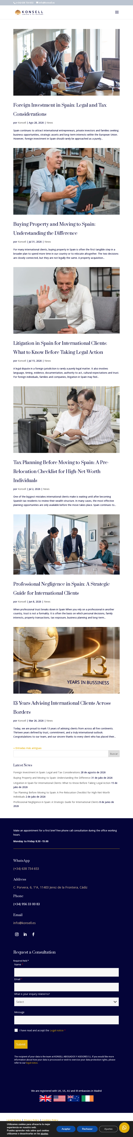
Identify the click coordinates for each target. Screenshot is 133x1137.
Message (19, 1012)
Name (18, 964)
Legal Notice (14, 1120)
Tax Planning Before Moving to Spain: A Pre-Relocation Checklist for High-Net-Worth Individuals (61, 472)
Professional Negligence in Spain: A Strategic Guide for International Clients (56, 802)
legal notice (32, 1062)
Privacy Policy (31, 1120)
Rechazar (87, 1129)
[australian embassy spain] (73, 1100)
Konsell (22, 122)
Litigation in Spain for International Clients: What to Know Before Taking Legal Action (61, 783)
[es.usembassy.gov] (59, 1100)
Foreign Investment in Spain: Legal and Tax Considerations (46, 772)
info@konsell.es (24, 923)
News (50, 122)
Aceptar (66, 1129)
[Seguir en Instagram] (16, 934)
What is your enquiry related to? (32, 994)
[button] (124, 1127)
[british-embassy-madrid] (45, 1100)
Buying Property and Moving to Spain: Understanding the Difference (52, 777)
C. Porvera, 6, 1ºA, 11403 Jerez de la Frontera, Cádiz (50, 887)
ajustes (44, 1133)
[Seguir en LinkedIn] (25, 934)
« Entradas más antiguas (27, 748)
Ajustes (108, 1129)
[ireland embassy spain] (88, 1100)
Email (18, 979)
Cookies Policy (50, 1120)
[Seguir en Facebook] (33, 934)
